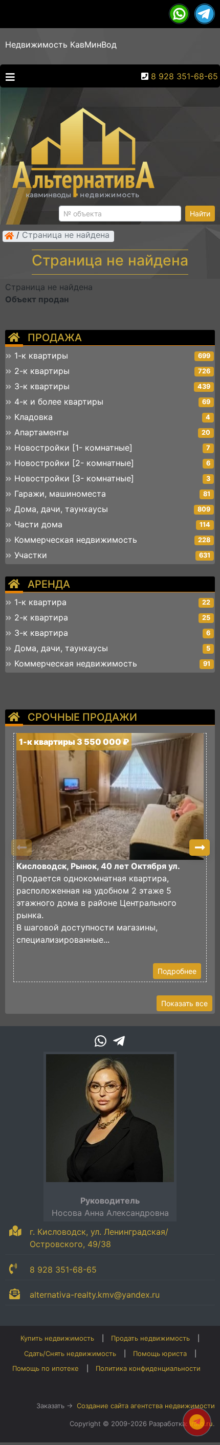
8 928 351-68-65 (184, 76)
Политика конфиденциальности (148, 1368)
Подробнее (177, 971)
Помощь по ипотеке (45, 1368)
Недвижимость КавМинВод (61, 44)
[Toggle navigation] (7, 76)
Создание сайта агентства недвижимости (146, 1406)
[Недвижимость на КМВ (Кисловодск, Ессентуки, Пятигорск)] (9, 236)
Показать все (184, 1003)
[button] (199, 847)
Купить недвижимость (57, 1338)
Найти (200, 213)
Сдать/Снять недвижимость (70, 1353)
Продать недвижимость (150, 1338)
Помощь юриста (160, 1353)
